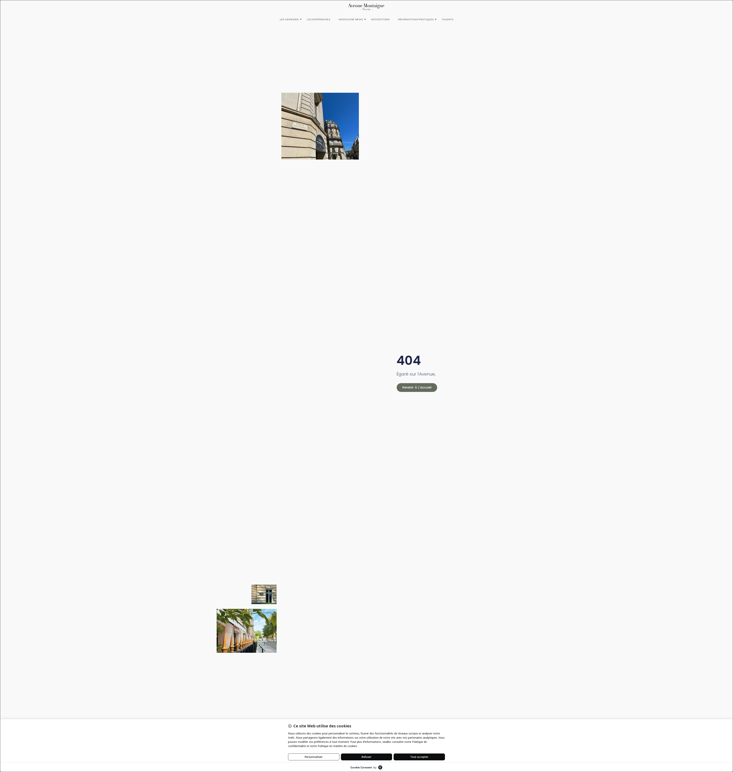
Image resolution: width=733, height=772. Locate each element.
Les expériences (318, 19)
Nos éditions (380, 19)
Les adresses (289, 19)
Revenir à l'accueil (416, 387)
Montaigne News (351, 19)
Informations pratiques (416, 19)
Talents (447, 19)
